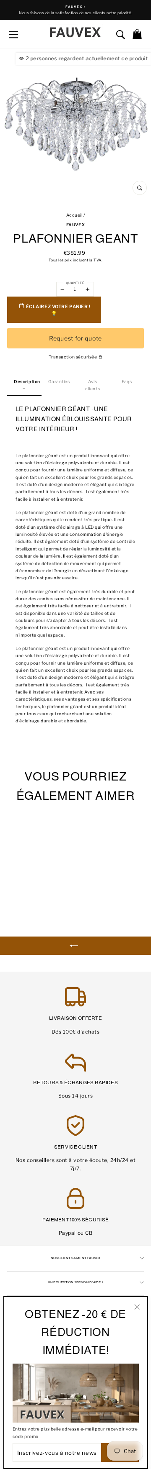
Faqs (127, 381)
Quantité (75, 283)
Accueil (74, 215)
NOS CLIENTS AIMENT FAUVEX (76, 1258)
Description (27, 381)
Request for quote (75, 338)
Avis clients (92, 385)
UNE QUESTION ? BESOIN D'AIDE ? (75, 1282)
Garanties (59, 381)
